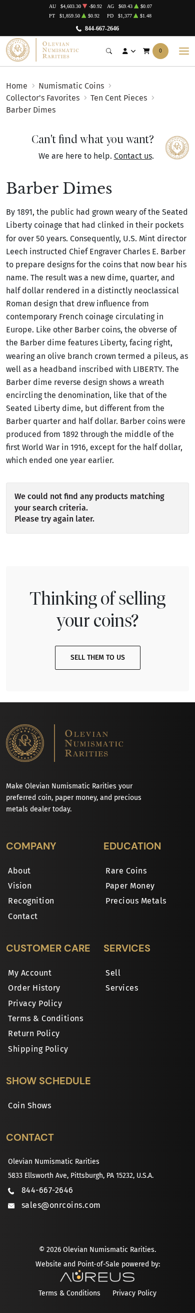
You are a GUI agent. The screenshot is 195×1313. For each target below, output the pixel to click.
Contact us (133, 156)
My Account (30, 973)
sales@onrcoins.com (61, 1205)
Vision (20, 886)
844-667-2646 (102, 28)
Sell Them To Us (97, 657)
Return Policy (34, 1033)
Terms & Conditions (45, 1018)
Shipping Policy (38, 1049)
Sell (113, 973)
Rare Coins (126, 871)
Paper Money (130, 886)
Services (122, 988)
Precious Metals (136, 901)
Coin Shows (29, 1105)
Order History (34, 988)
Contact (23, 916)
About (19, 871)
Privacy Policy (35, 1003)
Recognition (31, 901)
